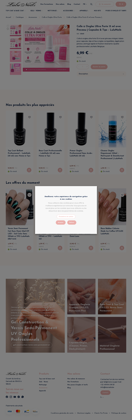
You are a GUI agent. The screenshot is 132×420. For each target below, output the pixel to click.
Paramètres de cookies (66, 216)
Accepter (60, 222)
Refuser (71, 222)
